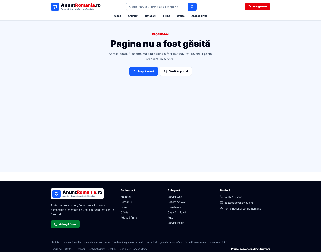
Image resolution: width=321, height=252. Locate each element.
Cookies (112, 249)
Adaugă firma (199, 15)
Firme (166, 15)
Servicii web (175, 196)
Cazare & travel (177, 201)
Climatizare (174, 207)
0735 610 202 (233, 196)
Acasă (117, 15)
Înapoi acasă (146, 71)
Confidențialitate (96, 249)
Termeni (80, 249)
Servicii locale (176, 222)
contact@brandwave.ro (238, 202)
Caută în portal (178, 71)
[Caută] (192, 7)
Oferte (181, 15)
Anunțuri (133, 15)
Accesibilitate (140, 249)
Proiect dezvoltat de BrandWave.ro (250, 249)
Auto (170, 217)
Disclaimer (124, 249)
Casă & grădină (177, 212)
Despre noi (56, 249)
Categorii (150, 15)
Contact (69, 249)
